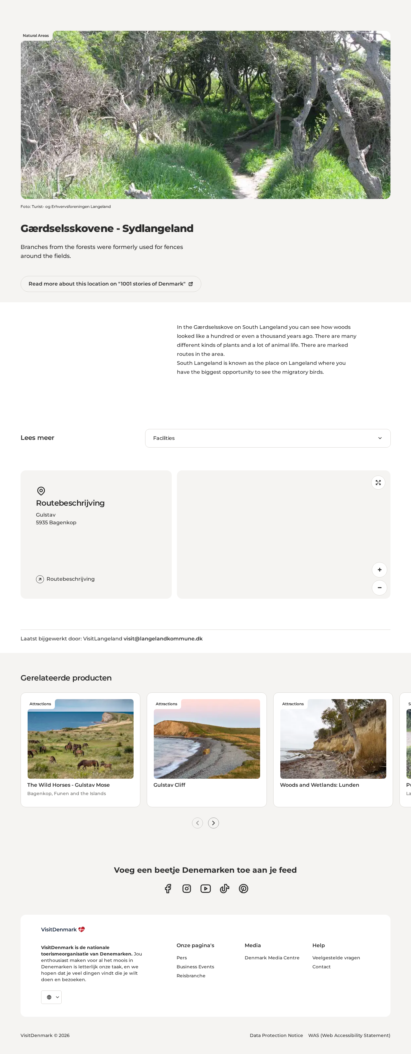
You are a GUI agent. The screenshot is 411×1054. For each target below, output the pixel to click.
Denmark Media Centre (272, 958)
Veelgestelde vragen (336, 958)
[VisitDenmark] (63, 929)
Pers (182, 958)
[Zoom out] (379, 588)
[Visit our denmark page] (167, 888)
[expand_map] (378, 483)
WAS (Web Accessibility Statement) (349, 1035)
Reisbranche (191, 976)
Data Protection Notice (276, 1035)
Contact (321, 967)
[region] (283, 534)
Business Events (195, 967)
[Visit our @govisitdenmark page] (224, 888)
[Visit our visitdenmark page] (205, 888)
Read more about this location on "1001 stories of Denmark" (107, 284)
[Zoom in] (379, 570)
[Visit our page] (186, 888)
